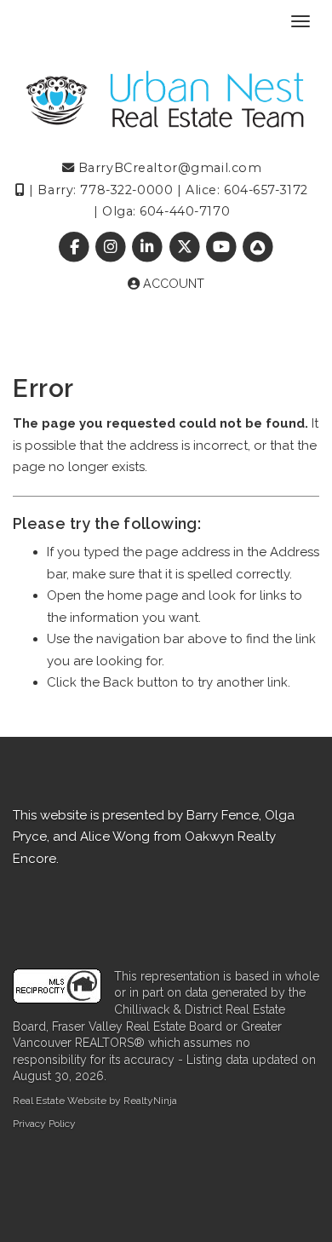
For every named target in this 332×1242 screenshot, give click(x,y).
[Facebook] (75, 247)
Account (172, 283)
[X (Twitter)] (186, 247)
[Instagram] (112, 247)
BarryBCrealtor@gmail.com (167, 167)
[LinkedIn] (149, 247)
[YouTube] (222, 247)
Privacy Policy (44, 1124)
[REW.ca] (257, 247)
